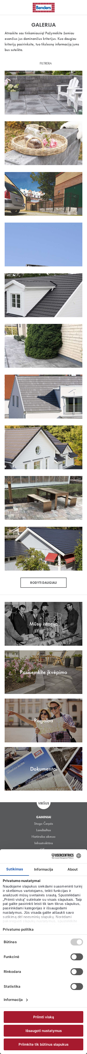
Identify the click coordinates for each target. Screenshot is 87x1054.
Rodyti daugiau (43, 583)
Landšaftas (43, 830)
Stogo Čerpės (43, 823)
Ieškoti (80, 6)
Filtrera (46, 63)
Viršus (43, 803)
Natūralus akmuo (43, 836)
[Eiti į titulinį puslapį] (43, 8)
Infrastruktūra (43, 843)
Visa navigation (9, 7)
